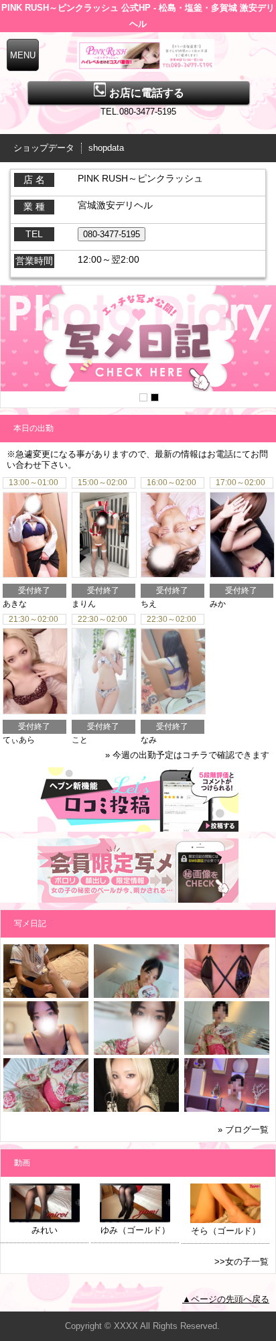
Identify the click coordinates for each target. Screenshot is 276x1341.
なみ (149, 740)
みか (218, 604)
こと (80, 740)
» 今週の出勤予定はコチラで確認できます (187, 755)
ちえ (149, 604)
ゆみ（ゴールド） (135, 1230)
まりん (84, 604)
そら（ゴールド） (226, 1231)
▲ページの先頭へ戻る (225, 1299)
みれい (44, 1230)
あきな (15, 604)
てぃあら (19, 740)
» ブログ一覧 (243, 1130)
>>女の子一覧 (241, 1262)
